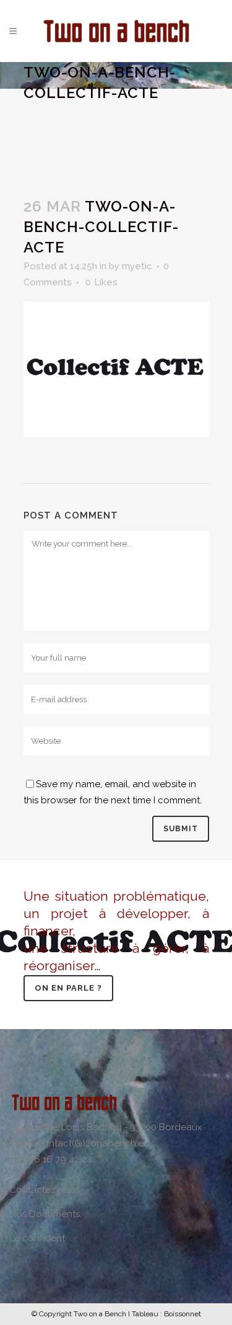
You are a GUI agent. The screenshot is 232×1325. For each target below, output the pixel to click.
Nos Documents (44, 1214)
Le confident (37, 1238)
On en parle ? (68, 988)
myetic (137, 266)
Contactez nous (44, 1189)
